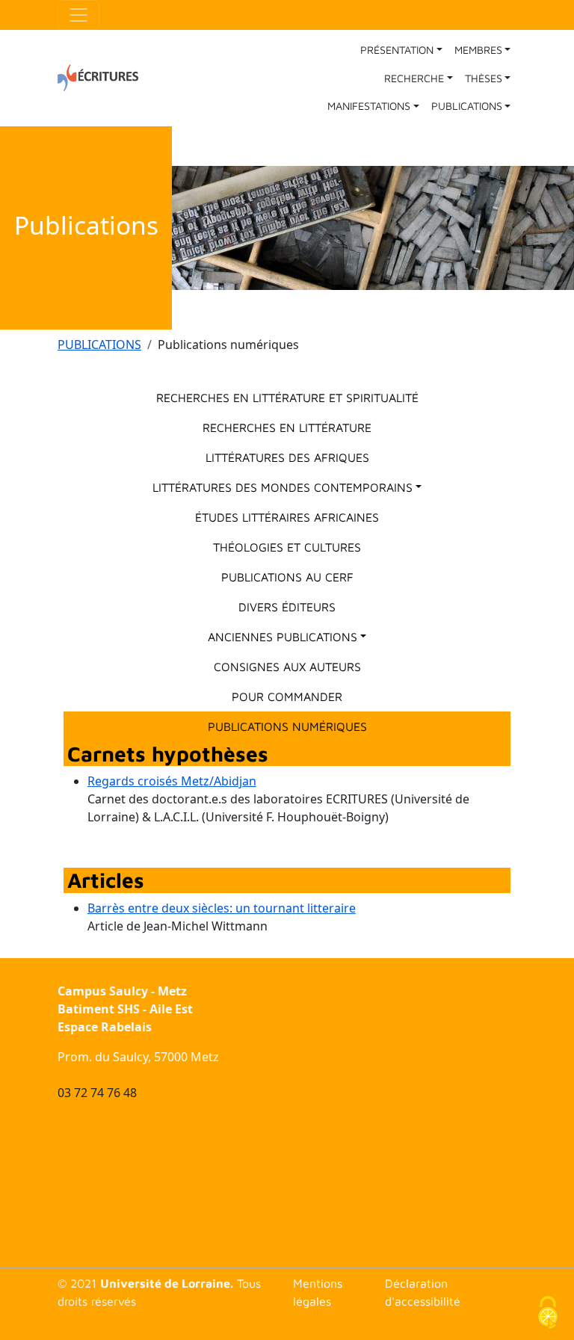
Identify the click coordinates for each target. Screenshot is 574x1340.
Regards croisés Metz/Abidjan (171, 781)
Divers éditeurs (287, 607)
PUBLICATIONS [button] (466, 105)
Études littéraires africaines (287, 517)
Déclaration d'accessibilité (422, 1292)
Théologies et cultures (287, 547)
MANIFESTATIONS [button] (368, 105)
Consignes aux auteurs (287, 666)
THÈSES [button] (483, 78)
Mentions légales (317, 1292)
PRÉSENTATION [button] (396, 49)
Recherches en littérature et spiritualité (287, 397)
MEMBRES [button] (478, 49)
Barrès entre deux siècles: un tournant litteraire (221, 908)
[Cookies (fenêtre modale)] (548, 1314)
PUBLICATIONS (99, 344)
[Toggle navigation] (78, 15)
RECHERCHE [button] (414, 78)
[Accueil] (104, 77)
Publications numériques (287, 726)
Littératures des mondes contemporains (282, 487)
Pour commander (287, 696)
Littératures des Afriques (287, 457)
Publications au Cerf (287, 577)
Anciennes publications (282, 636)
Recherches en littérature (287, 427)
